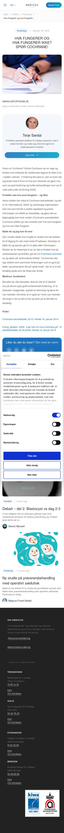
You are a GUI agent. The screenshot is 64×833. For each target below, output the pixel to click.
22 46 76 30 (13, 713)
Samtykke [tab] (11, 364)
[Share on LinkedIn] (16, 350)
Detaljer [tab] (32, 364)
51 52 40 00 (13, 745)
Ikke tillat (32, 474)
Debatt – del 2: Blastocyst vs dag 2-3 (31, 508)
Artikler (15, 14)
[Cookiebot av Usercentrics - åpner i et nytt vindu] (48, 356)
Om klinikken (14, 693)
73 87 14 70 (13, 684)
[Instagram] (20, 654)
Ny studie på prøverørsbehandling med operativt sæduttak (28, 580)
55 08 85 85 (13, 774)
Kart (9, 690)
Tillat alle (32, 455)
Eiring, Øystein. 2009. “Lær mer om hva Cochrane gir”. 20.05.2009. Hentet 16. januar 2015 (31, 328)
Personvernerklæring (19, 638)
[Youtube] (25, 654)
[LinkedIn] (16, 654)
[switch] (56, 424)
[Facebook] (6, 654)
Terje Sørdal (32, 135)
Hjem (6, 14)
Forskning (27, 14)
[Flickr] (11, 654)
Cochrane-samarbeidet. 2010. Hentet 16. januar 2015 (30, 319)
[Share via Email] (24, 350)
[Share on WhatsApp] (31, 350)
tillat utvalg (32, 465)
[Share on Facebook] (9, 350)
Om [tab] (52, 364)
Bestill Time (53, 5)
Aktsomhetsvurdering (18, 647)
